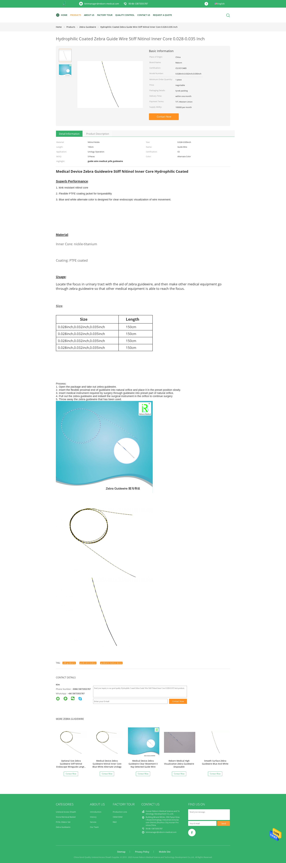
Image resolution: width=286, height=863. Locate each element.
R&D (115, 822)
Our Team (94, 827)
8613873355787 (77, 693)
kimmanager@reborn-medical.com (101, 3)
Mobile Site (164, 852)
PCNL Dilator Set (63, 822)
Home (64, 15)
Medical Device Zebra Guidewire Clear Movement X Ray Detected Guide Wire (143, 763)
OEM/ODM (117, 817)
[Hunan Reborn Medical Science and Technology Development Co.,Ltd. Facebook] (207, 4)
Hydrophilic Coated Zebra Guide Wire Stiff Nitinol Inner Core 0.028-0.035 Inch (139, 27)
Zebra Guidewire (63, 827)
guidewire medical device (111, 663)
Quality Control (125, 15)
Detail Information (69, 133)
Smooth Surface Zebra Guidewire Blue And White (215, 762)
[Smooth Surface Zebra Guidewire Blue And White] (215, 742)
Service (93, 822)
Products (75, 15)
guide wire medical (88, 663)
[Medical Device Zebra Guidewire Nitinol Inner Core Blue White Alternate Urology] (107, 742)
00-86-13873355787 (138, 4)
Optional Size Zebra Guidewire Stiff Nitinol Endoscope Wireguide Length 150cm (71, 765)
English (221, 3)
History (93, 817)
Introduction (95, 811)
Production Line (120, 811)
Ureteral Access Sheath (66, 811)
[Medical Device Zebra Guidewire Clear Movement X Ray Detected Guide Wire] (143, 742)
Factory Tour (104, 15)
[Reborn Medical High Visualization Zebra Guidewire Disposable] (179, 742)
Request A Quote (162, 15)
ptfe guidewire (69, 663)
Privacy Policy (142, 852)
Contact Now (164, 116)
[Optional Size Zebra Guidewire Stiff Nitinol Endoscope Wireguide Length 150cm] (71, 742)
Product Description (97, 133)
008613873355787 (82, 689)
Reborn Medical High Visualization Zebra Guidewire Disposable (179, 763)
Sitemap (121, 852)
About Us (89, 15)
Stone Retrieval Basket (66, 817)
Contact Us (143, 15)
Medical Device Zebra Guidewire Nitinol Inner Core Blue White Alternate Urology (107, 763)
